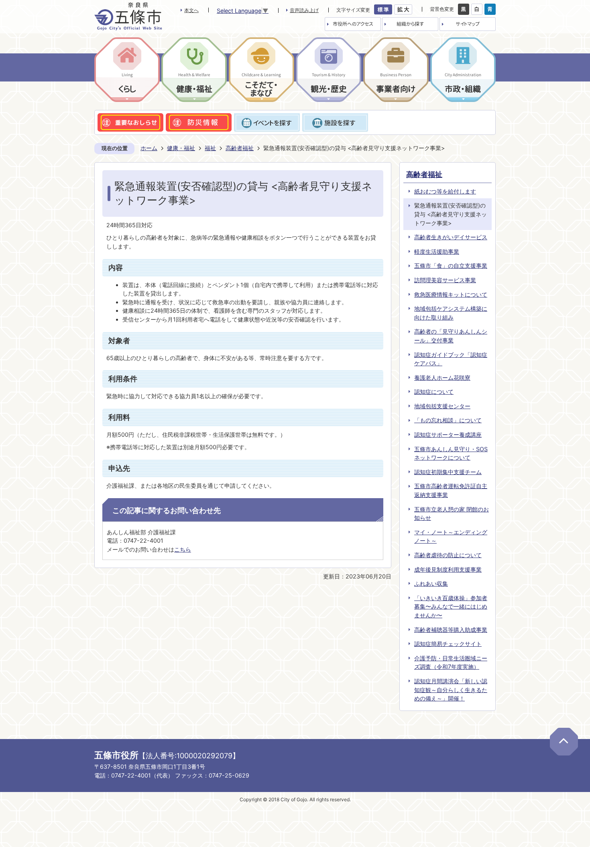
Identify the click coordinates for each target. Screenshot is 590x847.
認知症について (434, 391)
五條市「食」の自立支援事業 (450, 265)
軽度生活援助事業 (436, 251)
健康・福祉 (181, 148)
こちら (182, 549)
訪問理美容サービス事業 (445, 280)
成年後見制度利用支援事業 (448, 569)
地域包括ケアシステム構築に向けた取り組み (450, 313)
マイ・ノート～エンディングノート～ (450, 536)
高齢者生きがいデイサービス (450, 237)
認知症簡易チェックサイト (448, 643)
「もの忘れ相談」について (448, 420)
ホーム (148, 148)
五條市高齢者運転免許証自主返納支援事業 (450, 490)
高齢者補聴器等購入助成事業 (450, 629)
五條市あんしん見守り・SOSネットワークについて (451, 453)
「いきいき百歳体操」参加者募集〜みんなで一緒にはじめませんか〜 (450, 607)
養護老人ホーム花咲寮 (442, 377)
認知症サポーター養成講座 (448, 434)
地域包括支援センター (442, 406)
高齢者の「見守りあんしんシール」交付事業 (450, 336)
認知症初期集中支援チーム (448, 471)
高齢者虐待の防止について (448, 555)
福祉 (210, 148)
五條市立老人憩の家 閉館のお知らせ (451, 513)
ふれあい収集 (431, 583)
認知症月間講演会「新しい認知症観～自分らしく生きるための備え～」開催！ (450, 690)
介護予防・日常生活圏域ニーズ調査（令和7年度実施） (450, 662)
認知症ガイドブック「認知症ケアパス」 (450, 359)
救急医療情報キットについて (450, 294)
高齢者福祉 (240, 148)
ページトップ (564, 741)
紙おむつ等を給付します (445, 191)
